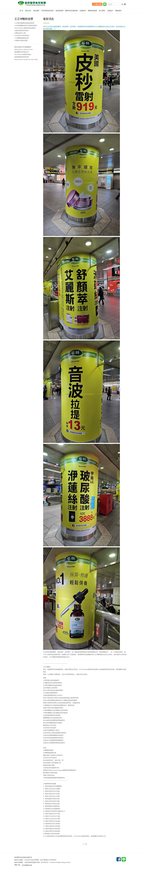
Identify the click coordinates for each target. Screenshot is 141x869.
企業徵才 (110, 10)
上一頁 (85, 844)
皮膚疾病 (83, 10)
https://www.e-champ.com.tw (23, 49)
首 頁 (21, 10)
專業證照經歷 (92, 10)
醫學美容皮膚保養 (71, 10)
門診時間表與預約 (47, 10)
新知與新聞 (59, 10)
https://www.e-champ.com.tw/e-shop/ (26, 59)
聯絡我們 (118, 10)
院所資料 (36, 10)
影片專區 (102, 10)
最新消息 (28, 10)
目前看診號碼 (97, 4)
